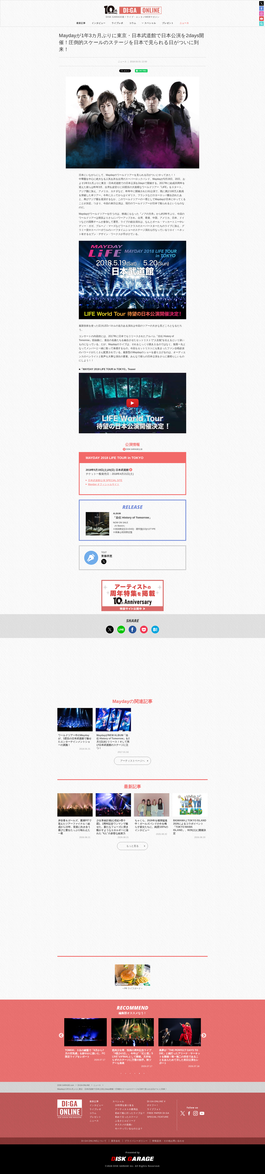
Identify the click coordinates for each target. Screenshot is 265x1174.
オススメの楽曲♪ (123, 1124)
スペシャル (150, 23)
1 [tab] (121, 1073)
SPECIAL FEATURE (158, 1117)
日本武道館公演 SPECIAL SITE (105, 480)
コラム (132, 23)
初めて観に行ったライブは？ (130, 1113)
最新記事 (81, 23)
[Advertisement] (132, 665)
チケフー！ (153, 1105)
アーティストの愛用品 (126, 1109)
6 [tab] (144, 1073)
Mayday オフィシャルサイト (103, 484)
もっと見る (132, 846)
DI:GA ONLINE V (156, 1101)
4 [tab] (134, 1073)
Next (204, 1036)
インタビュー (99, 23)
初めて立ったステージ (126, 1117)
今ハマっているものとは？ (129, 1128)
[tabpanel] (85, 1043)
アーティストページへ (132, 760)
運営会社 (115, 1141)
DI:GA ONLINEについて (94, 1141)
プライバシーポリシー (136, 1141)
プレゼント (168, 23)
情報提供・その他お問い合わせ (168, 1141)
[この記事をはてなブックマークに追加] (155, 631)
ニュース (184, 23)
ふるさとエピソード (125, 1120)
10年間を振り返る (124, 1105)
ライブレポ (117, 23)
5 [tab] (139, 1073)
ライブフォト (154, 1109)
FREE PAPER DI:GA (158, 1113)
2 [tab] (125, 1073)
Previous (61, 1036)
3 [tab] (130, 1073)
